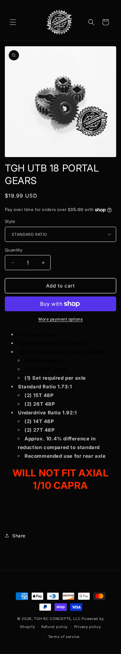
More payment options (60, 319)
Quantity (13, 249)
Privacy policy (87, 626)
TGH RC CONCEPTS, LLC (57, 618)
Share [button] (18, 535)
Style (10, 221)
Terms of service (63, 636)
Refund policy (54, 626)
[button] (13, 22)
